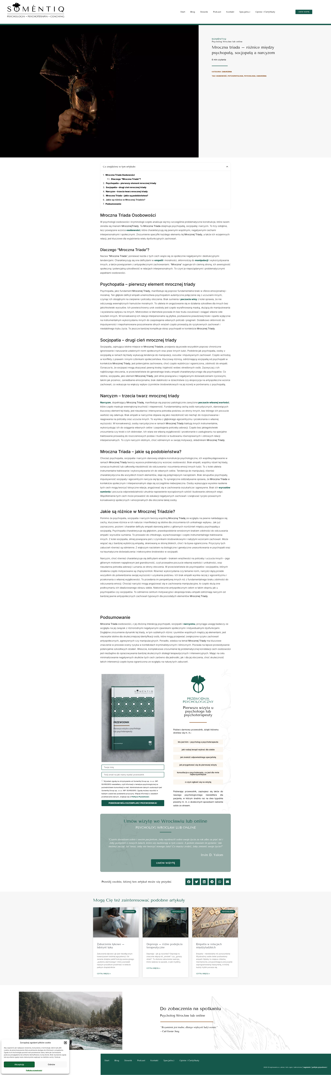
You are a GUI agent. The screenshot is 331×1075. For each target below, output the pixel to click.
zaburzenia (261, 76)
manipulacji (201, 260)
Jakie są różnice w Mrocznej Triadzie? (125, 199)
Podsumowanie (113, 204)
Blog (192, 12)
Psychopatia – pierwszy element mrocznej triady (131, 183)
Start (182, 12)
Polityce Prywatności (140, 797)
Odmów (51, 1064)
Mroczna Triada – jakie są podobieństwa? (127, 195)
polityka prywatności (319, 1067)
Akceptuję (19, 1064)
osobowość (221, 76)
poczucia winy (188, 299)
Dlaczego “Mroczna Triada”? (126, 179)
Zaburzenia (227, 72)
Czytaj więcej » (104, 974)
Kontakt (230, 12)
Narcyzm (105, 402)
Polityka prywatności (34, 1070)
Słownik (204, 12)
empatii (159, 260)
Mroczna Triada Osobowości (120, 175)
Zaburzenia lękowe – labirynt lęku (110, 945)
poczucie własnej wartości (213, 402)
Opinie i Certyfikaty (265, 12)
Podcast (217, 12)
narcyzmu (189, 624)
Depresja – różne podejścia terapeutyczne (164, 945)
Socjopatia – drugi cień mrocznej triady (126, 187)
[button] (65, 1042)
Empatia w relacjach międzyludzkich (209, 945)
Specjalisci (244, 12)
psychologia (249, 76)
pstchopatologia (235, 76)
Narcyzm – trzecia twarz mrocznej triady (127, 191)
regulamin (307, 1067)
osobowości (133, 230)
